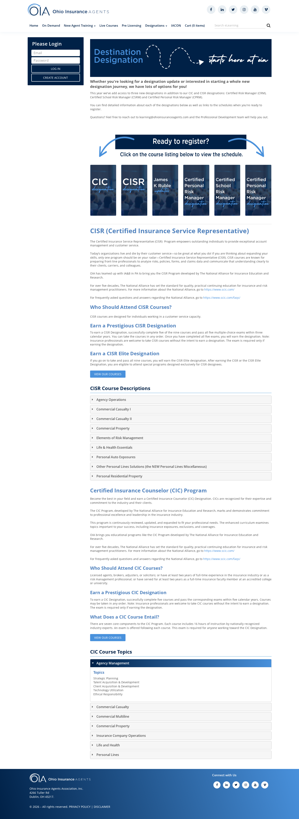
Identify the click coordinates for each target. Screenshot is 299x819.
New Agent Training (79, 25)
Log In (55, 69)
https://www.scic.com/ (219, 289)
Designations (155, 25)
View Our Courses (107, 374)
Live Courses (108, 25)
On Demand (51, 25)
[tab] (181, 400)
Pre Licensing (131, 25)
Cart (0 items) (195, 25)
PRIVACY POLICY (80, 807)
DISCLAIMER (102, 807)
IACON (176, 25)
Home (33, 25)
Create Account (55, 78)
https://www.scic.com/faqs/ (221, 298)
